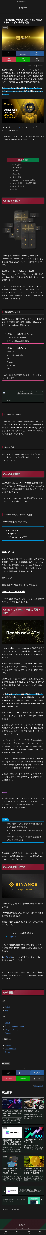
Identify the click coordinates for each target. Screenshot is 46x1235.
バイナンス (16, 127)
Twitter (7, 1023)
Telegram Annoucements (14, 1026)
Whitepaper (9, 1045)
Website (8, 1007)
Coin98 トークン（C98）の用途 (24, 180)
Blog (6, 1010)
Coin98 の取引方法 (17, 186)
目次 (20, 160)
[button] (37, 59)
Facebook (8, 1033)
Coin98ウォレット (19, 168)
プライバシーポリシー (23, 1228)
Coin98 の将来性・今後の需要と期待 (23, 183)
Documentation (10, 1049)
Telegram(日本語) (11, 1030)
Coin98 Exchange (19, 171)
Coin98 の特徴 (16, 177)
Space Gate (17, 174)
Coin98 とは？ (16, 165)
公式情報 (14, 189)
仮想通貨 (6, 1063)
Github (7, 1052)
